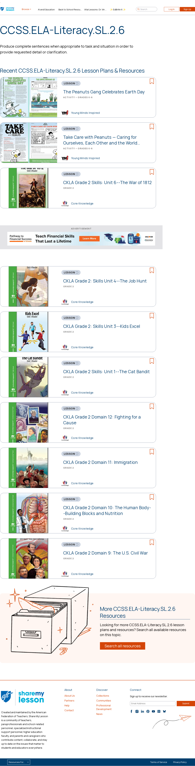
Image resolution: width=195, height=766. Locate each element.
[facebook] (131, 711)
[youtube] (153, 711)
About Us (69, 695)
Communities (103, 700)
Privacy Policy (179, 762)
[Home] (7, 9)
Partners (69, 700)
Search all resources (123, 646)
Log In (172, 9)
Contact (69, 710)
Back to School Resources (70, 9)
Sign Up (187, 9)
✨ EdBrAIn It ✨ (118, 9)
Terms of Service (158, 762)
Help (66, 705)
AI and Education (46, 9)
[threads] (158, 711)
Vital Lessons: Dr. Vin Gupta (96, 9)
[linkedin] (142, 711)
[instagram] (136, 711)
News (99, 714)
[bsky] (164, 711)
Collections (102, 695)
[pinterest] (147, 711)
